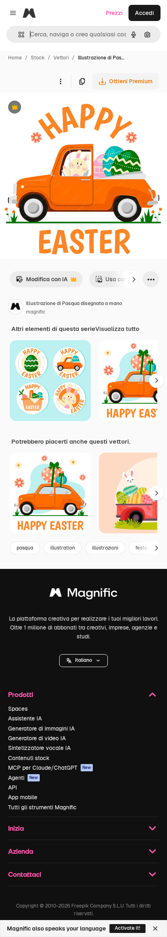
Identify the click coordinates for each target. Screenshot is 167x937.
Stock (38, 58)
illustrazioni (105, 548)
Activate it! (127, 928)
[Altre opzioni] (60, 81)
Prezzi (114, 13)
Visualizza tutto (117, 329)
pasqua (25, 548)
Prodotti (20, 694)
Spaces (18, 708)
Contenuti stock (28, 758)
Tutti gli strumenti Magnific (42, 807)
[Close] (155, 928)
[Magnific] (83, 594)
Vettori (61, 58)
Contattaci (24, 874)
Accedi (144, 13)
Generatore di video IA (37, 738)
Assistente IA (25, 718)
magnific (35, 312)
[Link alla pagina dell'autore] (15, 307)
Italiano (83, 660)
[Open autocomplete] (18, 35)
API (12, 787)
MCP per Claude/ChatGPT (49, 767)
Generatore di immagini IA (41, 728)
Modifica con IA (42, 281)
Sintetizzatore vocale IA (39, 748)
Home (15, 58)
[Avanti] (133, 279)
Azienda (20, 851)
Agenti (23, 777)
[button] (83, 660)
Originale (53, 108)
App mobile (22, 797)
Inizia (16, 828)
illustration (62, 548)
